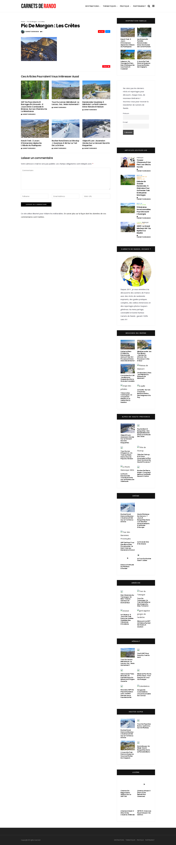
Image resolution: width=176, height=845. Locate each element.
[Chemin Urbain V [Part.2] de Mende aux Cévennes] (144, 784)
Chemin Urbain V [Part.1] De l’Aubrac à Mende (128, 813)
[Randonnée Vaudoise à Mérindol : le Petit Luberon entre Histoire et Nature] (96, 90)
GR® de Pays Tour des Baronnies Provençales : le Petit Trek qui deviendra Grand (127, 546)
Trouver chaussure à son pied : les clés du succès (144, 163)
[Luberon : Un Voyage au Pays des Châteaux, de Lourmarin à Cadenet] (128, 54)
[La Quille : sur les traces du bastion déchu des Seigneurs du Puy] (141, 386)
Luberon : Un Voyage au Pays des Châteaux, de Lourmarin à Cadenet (127, 65)
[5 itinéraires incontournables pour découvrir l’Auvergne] (128, 208)
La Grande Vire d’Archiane (143, 543)
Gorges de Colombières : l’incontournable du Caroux (144, 693)
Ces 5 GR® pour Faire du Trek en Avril (143, 655)
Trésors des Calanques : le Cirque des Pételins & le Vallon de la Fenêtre (126, 397)
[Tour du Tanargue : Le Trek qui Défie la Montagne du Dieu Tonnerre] (144, 593)
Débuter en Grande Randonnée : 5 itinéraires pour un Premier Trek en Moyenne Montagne (143, 188)
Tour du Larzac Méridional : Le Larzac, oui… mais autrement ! (65, 103)
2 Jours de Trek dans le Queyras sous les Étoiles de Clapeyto (143, 64)
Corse (139, 222)
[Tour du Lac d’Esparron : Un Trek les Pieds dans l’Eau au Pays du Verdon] (122, 447)
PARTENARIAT (139, 6)
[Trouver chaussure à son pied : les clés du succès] (128, 162)
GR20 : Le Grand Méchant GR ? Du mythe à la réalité (144, 229)
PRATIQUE (124, 6)
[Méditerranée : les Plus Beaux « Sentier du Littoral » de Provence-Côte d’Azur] (144, 344)
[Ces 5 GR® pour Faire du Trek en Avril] (138, 649)
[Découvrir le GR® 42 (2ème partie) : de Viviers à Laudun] (144, 614)
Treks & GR (141, 179)
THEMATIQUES (109, 6)
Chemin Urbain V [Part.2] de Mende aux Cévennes (143, 793)
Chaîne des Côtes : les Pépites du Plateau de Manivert (144, 375)
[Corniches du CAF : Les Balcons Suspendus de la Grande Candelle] (128, 368)
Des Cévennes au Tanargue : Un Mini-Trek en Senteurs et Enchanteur (127, 599)
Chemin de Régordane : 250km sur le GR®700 (126, 793)
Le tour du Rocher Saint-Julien (144, 559)
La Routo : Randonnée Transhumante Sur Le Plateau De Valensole (127, 477)
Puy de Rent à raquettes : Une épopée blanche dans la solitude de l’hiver (143, 433)
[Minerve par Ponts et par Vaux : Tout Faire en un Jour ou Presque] (138, 670)
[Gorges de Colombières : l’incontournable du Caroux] (143, 686)
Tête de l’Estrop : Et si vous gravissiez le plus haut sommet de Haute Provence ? (144, 458)
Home (23, 21)
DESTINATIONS (92, 6)
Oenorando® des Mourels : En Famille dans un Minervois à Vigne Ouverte (127, 677)
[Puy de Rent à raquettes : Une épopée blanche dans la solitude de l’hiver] (138, 425)
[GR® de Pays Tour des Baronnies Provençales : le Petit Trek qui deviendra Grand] (128, 535)
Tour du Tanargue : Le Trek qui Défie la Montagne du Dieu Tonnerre (143, 602)
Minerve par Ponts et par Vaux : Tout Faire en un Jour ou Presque (144, 677)
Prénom (126, 113)
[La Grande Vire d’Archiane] (144, 535)
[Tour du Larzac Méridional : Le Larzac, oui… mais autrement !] (66, 90)
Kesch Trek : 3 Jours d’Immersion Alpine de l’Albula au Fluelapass (31, 143)
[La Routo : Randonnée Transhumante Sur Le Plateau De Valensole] (128, 468)
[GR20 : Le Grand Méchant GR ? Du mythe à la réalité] (128, 227)
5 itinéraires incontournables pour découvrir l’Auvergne (144, 210)
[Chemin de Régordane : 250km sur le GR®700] (128, 784)
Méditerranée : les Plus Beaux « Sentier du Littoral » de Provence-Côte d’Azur (144, 356)
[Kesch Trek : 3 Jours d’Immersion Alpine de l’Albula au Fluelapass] (35, 128)
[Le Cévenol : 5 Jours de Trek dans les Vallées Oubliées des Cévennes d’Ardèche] (125, 611)
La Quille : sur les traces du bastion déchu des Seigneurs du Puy (144, 393)
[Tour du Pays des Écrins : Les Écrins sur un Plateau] (138, 720)
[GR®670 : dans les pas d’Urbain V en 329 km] (144, 804)
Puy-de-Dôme (141, 204)
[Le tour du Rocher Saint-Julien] (138, 554)
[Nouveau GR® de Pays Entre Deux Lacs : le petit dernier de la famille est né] (122, 686)
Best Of (139, 175)
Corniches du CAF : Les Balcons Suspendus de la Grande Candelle (128, 378)
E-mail (125, 122)
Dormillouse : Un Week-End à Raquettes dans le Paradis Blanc (143, 749)
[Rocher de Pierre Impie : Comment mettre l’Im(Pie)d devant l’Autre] (138, 467)
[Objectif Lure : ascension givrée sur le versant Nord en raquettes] (96, 128)
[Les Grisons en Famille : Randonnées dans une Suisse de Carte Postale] (144, 32)
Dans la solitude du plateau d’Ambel (127, 567)
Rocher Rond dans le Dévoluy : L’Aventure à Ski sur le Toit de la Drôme (65, 143)
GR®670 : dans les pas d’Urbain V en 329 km (144, 813)
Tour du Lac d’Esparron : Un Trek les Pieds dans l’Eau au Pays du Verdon (127, 455)
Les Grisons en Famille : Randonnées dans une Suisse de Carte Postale (143, 43)
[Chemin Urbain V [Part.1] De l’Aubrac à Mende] (128, 804)
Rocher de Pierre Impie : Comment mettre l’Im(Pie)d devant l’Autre (144, 473)
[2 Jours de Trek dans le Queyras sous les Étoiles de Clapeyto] (144, 54)
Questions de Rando (142, 177)
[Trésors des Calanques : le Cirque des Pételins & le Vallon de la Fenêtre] (128, 387)
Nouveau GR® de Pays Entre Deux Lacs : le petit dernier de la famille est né (127, 693)
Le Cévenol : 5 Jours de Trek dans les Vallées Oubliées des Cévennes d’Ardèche (127, 619)
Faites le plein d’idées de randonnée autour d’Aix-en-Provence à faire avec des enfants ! (128, 356)
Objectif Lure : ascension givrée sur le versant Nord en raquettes (96, 143)
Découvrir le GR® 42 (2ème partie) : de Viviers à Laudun (144, 624)
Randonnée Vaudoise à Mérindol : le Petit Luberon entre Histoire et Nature (94, 104)
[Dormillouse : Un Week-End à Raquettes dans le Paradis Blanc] (138, 742)
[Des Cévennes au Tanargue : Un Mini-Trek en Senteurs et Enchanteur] (122, 591)
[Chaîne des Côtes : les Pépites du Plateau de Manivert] (144, 367)
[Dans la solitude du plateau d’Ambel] (128, 558)
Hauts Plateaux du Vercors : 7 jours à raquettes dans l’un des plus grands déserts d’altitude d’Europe (143, 520)
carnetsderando (32, 31)
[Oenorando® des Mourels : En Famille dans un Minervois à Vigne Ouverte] (122, 670)
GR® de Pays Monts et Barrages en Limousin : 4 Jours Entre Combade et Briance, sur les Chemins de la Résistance (34, 107)
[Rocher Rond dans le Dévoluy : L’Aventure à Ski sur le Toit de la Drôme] (66, 128)
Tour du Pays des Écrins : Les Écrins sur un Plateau (144, 726)
